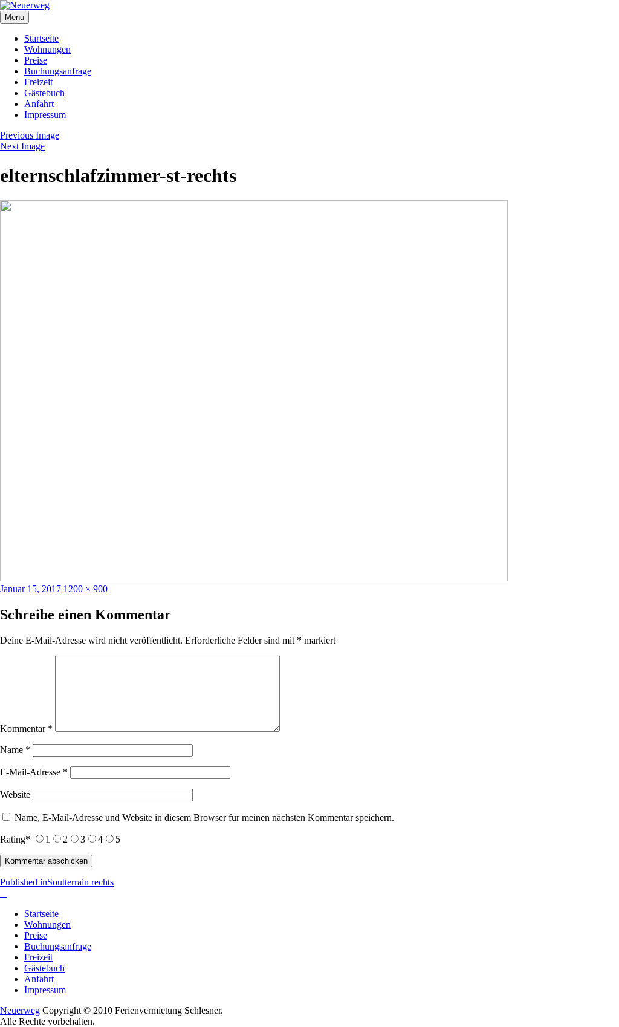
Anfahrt (39, 104)
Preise (35, 60)
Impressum (45, 114)
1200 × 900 (85, 589)
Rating (15, 839)
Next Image (22, 146)
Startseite (41, 38)
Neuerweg (20, 1010)
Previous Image (29, 135)
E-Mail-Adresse (34, 772)
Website (15, 794)
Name (15, 750)
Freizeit (38, 82)
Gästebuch (44, 93)
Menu (14, 17)
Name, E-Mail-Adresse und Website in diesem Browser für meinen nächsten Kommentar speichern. (204, 817)
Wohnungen (47, 49)
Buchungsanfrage (57, 71)
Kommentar (26, 728)
